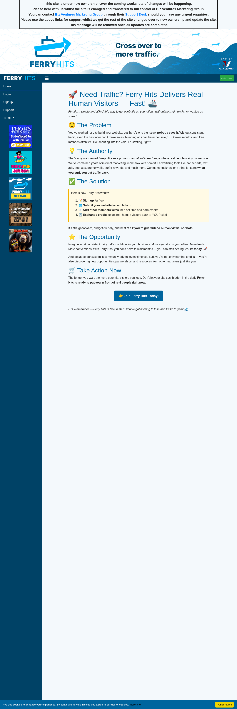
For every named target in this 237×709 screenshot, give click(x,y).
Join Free (226, 78)
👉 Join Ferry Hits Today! (139, 296)
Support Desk (136, 14)
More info (135, 704)
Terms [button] (7, 117)
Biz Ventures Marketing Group (79, 14)
